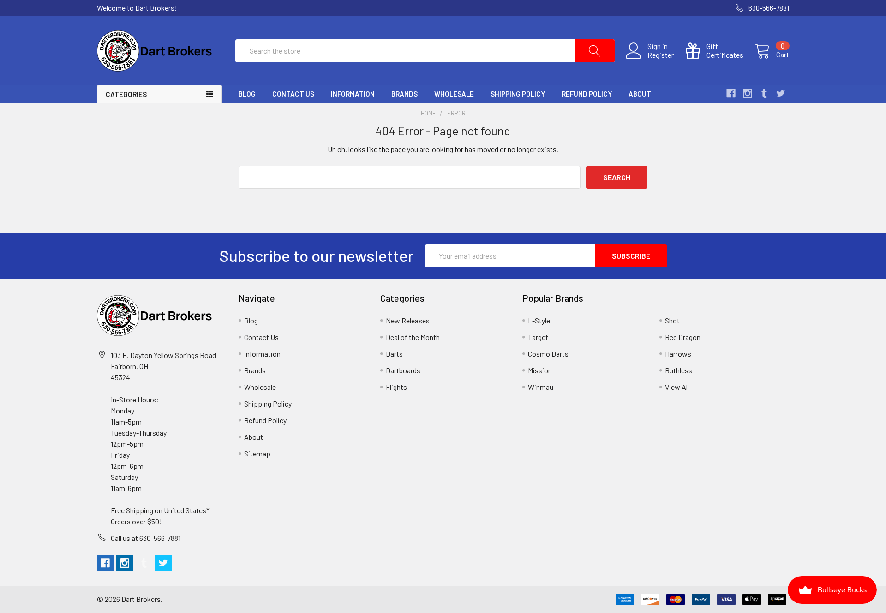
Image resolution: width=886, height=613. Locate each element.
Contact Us (293, 94)
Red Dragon (682, 337)
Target (538, 337)
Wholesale (454, 94)
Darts (394, 353)
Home (428, 113)
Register (660, 55)
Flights (396, 386)
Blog (247, 94)
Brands (404, 94)
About (640, 94)
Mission (540, 370)
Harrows (678, 353)
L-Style (539, 320)
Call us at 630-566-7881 (145, 538)
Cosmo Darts (548, 353)
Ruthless (678, 370)
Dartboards (403, 370)
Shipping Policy (518, 94)
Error (456, 113)
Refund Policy (587, 94)
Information (353, 94)
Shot (672, 320)
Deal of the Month (413, 337)
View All (677, 386)
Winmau (540, 386)
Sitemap (257, 453)
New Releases (408, 320)
